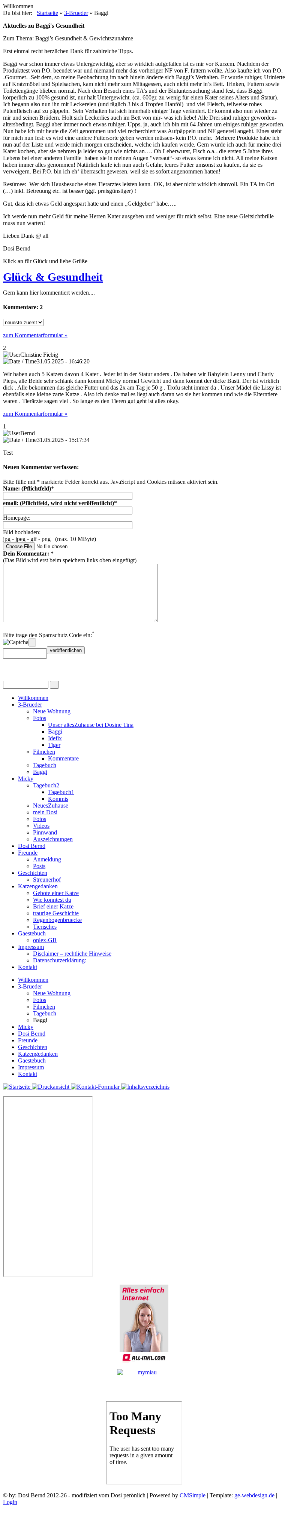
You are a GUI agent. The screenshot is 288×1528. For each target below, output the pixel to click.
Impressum (31, 947)
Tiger (54, 745)
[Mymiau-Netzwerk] (144, 1382)
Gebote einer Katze (56, 893)
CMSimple (193, 1495)
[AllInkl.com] (144, 1324)
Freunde (28, 852)
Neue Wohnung (51, 711)
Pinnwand (45, 832)
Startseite (47, 13)
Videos (41, 826)
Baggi (55, 731)
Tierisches (45, 926)
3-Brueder (76, 13)
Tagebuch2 (46, 785)
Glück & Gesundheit (53, 277)
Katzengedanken (38, 886)
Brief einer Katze (53, 906)
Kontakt (27, 967)
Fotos (39, 718)
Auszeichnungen (53, 839)
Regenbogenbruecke (57, 920)
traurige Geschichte (56, 913)
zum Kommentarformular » (35, 335)
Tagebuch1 (61, 792)
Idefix (55, 738)
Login (10, 1502)
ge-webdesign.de (254, 1495)
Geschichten (32, 873)
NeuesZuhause (50, 805)
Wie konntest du (52, 900)
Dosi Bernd (31, 846)
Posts (39, 866)
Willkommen (33, 698)
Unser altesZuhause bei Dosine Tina (91, 725)
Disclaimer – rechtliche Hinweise (72, 953)
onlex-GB (45, 940)
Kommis (58, 799)
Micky (25, 778)
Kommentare (63, 758)
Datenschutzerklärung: (59, 960)
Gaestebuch (32, 933)
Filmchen (44, 751)
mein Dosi (45, 812)
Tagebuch (44, 765)
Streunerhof (47, 879)
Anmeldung (47, 859)
